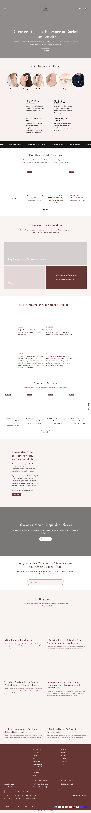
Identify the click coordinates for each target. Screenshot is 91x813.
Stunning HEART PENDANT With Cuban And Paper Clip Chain (56, 198)
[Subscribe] (62, 582)
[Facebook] (74, 795)
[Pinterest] (79, 795)
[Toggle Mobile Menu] (6, 9)
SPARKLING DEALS (67, 784)
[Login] (77, 9)
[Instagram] (77, 795)
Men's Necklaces (9, 787)
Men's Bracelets (9, 784)
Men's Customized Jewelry (41, 784)
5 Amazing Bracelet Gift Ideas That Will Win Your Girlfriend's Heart (64, 641)
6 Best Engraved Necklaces (18, 640)
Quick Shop (89, 406)
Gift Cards (36, 772)
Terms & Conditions (39, 767)
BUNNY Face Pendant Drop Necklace (56, 420)
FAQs (34, 775)
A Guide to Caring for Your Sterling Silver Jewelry (65, 730)
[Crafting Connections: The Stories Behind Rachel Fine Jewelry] (24, 712)
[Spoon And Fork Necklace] (13, 181)
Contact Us (36, 755)
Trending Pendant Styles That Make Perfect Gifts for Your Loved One (22, 684)
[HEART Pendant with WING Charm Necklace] (77, 404)
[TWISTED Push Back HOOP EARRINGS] (77, 181)
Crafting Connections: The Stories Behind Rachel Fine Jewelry (21, 730)
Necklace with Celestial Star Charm (35, 197)
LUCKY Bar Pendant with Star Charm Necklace (35, 420)
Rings (62, 764)
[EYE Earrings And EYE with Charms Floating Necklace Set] (13, 404)
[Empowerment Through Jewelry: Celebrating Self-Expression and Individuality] (67, 665)
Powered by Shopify (31, 806)
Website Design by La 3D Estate (45, 810)
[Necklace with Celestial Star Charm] (35, 181)
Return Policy (37, 761)
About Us (35, 752)
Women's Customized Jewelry (42, 787)
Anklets (63, 752)
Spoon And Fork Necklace (13, 196)
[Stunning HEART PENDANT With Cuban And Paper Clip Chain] (56, 181)
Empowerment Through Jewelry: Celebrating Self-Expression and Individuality (63, 685)
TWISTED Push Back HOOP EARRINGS (77, 197)
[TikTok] (82, 795)
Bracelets (63, 755)
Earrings (63, 758)
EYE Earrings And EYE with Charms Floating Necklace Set (14, 421)
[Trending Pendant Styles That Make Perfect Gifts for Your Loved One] (24, 665)
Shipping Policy (37, 764)
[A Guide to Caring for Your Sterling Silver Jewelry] (67, 712)
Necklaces (64, 761)
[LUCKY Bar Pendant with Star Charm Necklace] (35, 404)
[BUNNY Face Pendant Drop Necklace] (56, 404)
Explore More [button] (45, 539)
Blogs (34, 758)
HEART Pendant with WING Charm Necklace (77, 420)
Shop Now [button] (45, 50)
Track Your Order (38, 770)
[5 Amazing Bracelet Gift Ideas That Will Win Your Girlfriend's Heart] (67, 623)
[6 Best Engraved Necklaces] (24, 623)
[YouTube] (85, 795)
